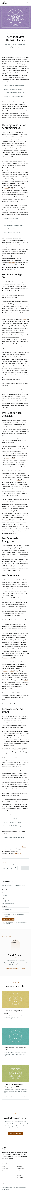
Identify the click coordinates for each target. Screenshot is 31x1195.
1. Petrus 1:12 (18, 515)
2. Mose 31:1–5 (6, 475)
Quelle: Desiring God (15, 47)
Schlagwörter (20, 1168)
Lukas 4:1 (9, 566)
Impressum (19, 1175)
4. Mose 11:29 (14, 495)
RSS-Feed (19, 1173)
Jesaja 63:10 (13, 462)
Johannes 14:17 (15, 635)
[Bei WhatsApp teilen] (4, 868)
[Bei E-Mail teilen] (19, 868)
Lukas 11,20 (10, 563)
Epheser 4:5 (16, 616)
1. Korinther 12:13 (7, 616)
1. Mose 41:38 (10, 458)
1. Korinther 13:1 (7, 190)
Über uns (4, 1171)
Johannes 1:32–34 (20, 559)
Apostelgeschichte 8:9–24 (9, 201)
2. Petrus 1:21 (15, 513)
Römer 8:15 (24, 680)
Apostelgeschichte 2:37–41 (10, 671)
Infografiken (5, 1168)
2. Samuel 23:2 (6, 513)
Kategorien (19, 1166)
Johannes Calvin (15, 247)
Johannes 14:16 (18, 655)
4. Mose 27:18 (24, 500)
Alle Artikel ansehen (15, 1133)
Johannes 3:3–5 (23, 611)
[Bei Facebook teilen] (8, 868)
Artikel (3, 1166)
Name (4, 892)
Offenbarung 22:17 (7, 689)
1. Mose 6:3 (5, 453)
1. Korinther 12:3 (10, 762)
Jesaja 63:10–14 (14, 460)
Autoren (19, 1171)
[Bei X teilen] (12, 868)
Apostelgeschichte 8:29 (16, 675)
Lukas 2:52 (9, 555)
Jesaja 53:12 (12, 533)
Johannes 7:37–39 (7, 642)
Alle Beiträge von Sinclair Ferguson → (15, 968)
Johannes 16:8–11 (20, 669)
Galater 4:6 (5, 682)
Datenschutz (20, 1177)
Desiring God (18, 853)
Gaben (24, 319)
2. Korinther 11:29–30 (8, 339)
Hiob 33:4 (20, 438)
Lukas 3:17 (13, 595)
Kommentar (5, 906)
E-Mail (4, 898)
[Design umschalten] (3, 1183)
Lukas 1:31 (12, 550)
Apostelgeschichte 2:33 (8, 598)
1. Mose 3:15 (15, 570)
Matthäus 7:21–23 (7, 188)
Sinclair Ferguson (10, 46)
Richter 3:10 (5, 506)
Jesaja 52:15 (13, 529)
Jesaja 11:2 (5, 520)
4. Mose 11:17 (20, 480)
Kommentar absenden (8, 919)
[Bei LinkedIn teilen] (15, 868)
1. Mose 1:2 (17, 422)
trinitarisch (12, 263)
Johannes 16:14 (10, 804)
